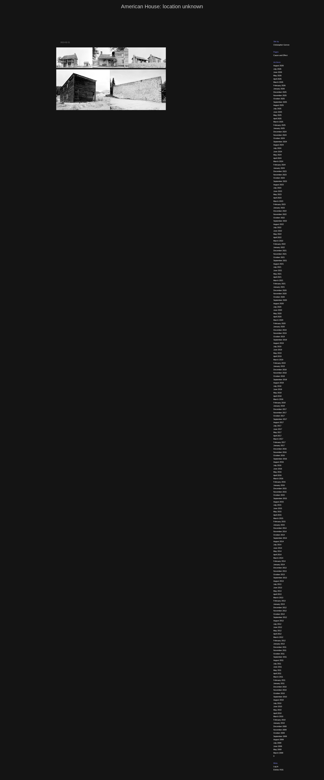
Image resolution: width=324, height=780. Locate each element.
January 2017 (279, 445)
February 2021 (279, 284)
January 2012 (279, 644)
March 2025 (278, 122)
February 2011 (279, 680)
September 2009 (280, 736)
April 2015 (277, 515)
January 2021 (279, 287)
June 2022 (277, 231)
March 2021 (278, 280)
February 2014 (279, 561)
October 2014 (279, 535)
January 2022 (279, 247)
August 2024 (278, 145)
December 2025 (280, 92)
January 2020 (279, 327)
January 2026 (279, 89)
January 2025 (279, 128)
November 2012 (280, 611)
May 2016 (277, 472)
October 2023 (279, 178)
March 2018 (278, 399)
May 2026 (277, 76)
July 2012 (277, 624)
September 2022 (280, 221)
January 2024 (279, 168)
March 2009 (278, 753)
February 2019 (279, 363)
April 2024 (277, 158)
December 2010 (280, 687)
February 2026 (279, 85)
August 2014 (278, 541)
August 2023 (278, 185)
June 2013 (277, 588)
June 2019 (277, 350)
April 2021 (277, 277)
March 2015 (278, 518)
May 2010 (277, 710)
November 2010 (280, 690)
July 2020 (277, 307)
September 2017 (280, 419)
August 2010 (278, 700)
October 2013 (279, 574)
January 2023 (279, 208)
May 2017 (277, 432)
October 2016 (279, 455)
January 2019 (279, 366)
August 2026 (278, 66)
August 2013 (278, 581)
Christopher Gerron (281, 45)
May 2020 (277, 313)
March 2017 (278, 439)
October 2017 (279, 416)
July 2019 (277, 346)
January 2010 (279, 723)
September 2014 (280, 538)
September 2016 (280, 459)
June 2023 (277, 191)
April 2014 (277, 555)
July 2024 (277, 148)
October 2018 (279, 376)
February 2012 (279, 641)
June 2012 (277, 627)
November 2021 (280, 254)
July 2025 (277, 109)
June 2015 (277, 508)
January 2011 (279, 683)
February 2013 (279, 601)
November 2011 (279, 650)
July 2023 (277, 188)
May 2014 (277, 551)
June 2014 (277, 548)
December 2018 (280, 370)
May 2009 (277, 749)
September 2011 (280, 657)
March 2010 (278, 716)
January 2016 (279, 485)
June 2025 (277, 112)
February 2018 (279, 403)
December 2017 (280, 409)
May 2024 (277, 155)
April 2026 (277, 79)
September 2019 (280, 340)
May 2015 (277, 512)
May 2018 (277, 393)
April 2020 (277, 317)
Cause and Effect (280, 55)
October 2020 (279, 297)
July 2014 (277, 545)
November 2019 (280, 333)
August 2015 (278, 502)
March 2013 (278, 598)
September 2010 (280, 697)
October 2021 (279, 257)
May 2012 (277, 631)
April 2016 (277, 475)
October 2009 (279, 733)
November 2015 (280, 492)
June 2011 (277, 667)
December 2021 (280, 251)
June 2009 (277, 746)
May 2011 (277, 670)
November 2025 (280, 95)
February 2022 (279, 244)
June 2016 (277, 469)
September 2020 (280, 300)
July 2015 (277, 505)
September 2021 (280, 260)
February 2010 (279, 720)
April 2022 (277, 237)
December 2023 (280, 171)
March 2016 (278, 479)
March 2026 (278, 82)
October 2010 (279, 693)
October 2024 (279, 138)
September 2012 (280, 617)
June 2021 (277, 270)
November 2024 (280, 135)
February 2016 (279, 482)
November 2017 (280, 413)
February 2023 (279, 204)
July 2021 (277, 267)
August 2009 (278, 740)
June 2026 (277, 72)
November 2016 (280, 452)
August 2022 (278, 224)
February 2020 (279, 323)
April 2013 (277, 594)
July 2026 (277, 69)
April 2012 (277, 634)
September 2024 (280, 142)
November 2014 (280, 531)
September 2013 (280, 578)
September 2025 (280, 102)
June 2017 (277, 429)
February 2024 (279, 165)
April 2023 (277, 198)
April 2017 (277, 436)
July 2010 (277, 703)
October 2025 (279, 99)
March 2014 (278, 558)
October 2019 (279, 337)
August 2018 (278, 383)
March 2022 (278, 241)
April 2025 (277, 119)
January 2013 (279, 604)
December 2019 (280, 330)
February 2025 (279, 125)
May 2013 (277, 591)
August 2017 (278, 422)
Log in (275, 766)
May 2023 (277, 194)
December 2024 (280, 132)
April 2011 (277, 673)
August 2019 (278, 343)
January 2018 (279, 406)
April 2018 (277, 396)
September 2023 (280, 181)
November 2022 (280, 214)
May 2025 (277, 115)
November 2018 (280, 373)
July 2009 (277, 743)
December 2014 (280, 528)
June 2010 (277, 706)
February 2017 (279, 442)
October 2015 (279, 495)
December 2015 (280, 488)
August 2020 (278, 303)
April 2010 (277, 713)
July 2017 (277, 426)
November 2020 (280, 294)
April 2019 (277, 356)
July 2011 (277, 664)
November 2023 (280, 175)
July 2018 (277, 386)
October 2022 (279, 218)
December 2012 (280, 607)
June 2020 (277, 310)
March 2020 (278, 320)
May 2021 (277, 274)
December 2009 (280, 726)
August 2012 (278, 621)
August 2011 (278, 660)
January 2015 (279, 525)
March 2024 (278, 161)
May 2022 (277, 234)
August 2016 (278, 462)
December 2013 (280, 568)
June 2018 (277, 389)
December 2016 (280, 449)
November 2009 (280, 730)
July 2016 (277, 465)
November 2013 (280, 571)
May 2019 (277, 353)
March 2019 (278, 360)
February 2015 (279, 522)
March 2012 (278, 637)
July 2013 (277, 584)
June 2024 (277, 152)
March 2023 (278, 201)
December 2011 (279, 647)
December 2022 (280, 211)
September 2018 (280, 380)
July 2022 (277, 227)
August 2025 (278, 105)
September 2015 (280, 498)
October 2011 (279, 654)
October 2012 (279, 614)
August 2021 (278, 264)
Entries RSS (278, 770)
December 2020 (280, 290)
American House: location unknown (162, 6)
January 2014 (279, 565)
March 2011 (278, 677)
